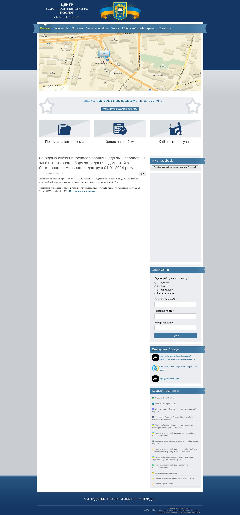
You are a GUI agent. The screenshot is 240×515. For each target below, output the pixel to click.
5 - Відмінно (163, 282)
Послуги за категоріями (64, 142)
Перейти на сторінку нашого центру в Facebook (175, 167)
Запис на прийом (120, 142)
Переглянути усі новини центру (120, 109)
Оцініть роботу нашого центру (171, 278)
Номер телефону (164, 322)
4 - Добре (162, 286)
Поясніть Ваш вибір (166, 299)
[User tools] (142, 174)
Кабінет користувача (175, 142)
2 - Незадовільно (166, 293)
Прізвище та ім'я (164, 311)
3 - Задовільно (165, 289)
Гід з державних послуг (169, 378)
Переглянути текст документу (83, 191)
